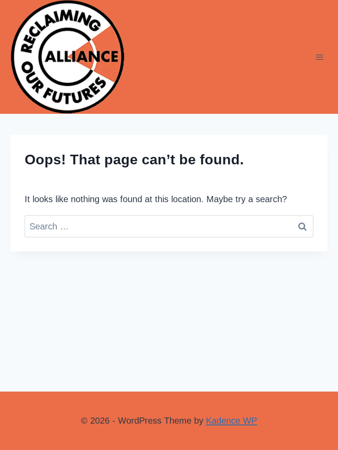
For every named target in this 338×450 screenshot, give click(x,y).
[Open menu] (319, 57)
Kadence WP (231, 420)
